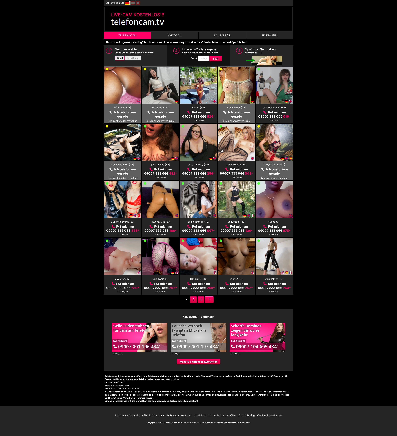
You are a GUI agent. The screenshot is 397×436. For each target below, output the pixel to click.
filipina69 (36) (198, 278)
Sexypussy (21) (123, 278)
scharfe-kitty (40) (198, 164)
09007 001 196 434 (139, 346)
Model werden (202, 415)
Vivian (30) (198, 107)
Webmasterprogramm (179, 415)
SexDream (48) (236, 221)
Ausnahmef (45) (236, 107)
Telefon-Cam (127, 35)
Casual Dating (246, 415)
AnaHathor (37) (274, 278)
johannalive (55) (160, 164)
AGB (144, 415)
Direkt (120, 58)
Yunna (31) (274, 221)
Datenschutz (156, 415)
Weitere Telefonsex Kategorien (198, 361)
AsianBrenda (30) (236, 164)
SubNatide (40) (161, 107)
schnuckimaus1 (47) (274, 107)
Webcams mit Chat (225, 415)
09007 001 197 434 (198, 346)
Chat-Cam (175, 35)
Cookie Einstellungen (269, 415)
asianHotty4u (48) (198, 221)
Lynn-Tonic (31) (161, 278)
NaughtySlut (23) (160, 221)
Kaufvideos (222, 35)
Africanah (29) (122, 107)
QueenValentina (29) (122, 221)
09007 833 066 (198, 116)
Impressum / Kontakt (127, 415)
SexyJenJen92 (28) (122, 164)
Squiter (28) (236, 278)
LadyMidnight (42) (274, 164)
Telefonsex (269, 35)
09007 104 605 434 (257, 346)
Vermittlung (133, 58)
